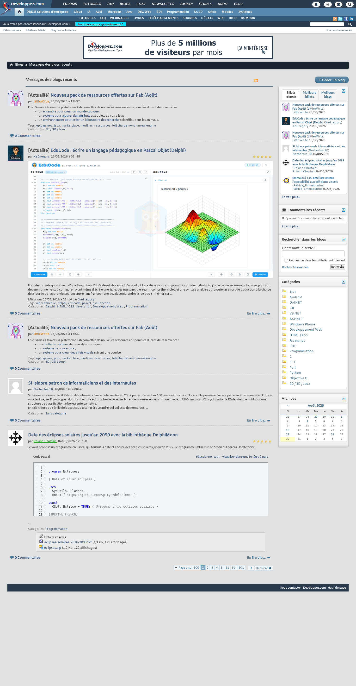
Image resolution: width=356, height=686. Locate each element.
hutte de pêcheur (56, 344)
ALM (99, 12)
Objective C (298, 378)
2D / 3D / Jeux (55, 129)
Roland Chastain (304, 168)
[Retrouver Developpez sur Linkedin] (351, 19)
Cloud (78, 12)
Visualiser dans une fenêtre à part (245, 456)
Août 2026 (316, 406)
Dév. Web (144, 12)
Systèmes (245, 12)
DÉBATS (207, 18)
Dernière (262, 568)
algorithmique (46, 303)
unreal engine (146, 126)
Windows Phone (302, 325)
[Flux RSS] (335, 19)
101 (241, 567)
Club (238, 4)
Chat (141, 4)
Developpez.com (314, 587)
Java (129, 12)
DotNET (296, 303)
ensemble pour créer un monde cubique (71, 111)
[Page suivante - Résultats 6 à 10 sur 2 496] (251, 568)
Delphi (50, 307)
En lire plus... (256, 314)
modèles (87, 126)
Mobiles (227, 12)
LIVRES (138, 18)
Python (295, 373)
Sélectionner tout (207, 456)
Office (212, 12)
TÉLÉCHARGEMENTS (163, 18)
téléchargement (123, 126)
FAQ (110, 4)
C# (292, 308)
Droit (222, 4)
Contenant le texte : (298, 248)
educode (74, 303)
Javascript (83, 307)
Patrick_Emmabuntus (308, 185)
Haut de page (337, 587)
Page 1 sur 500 (189, 567)
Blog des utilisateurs (63, 30)
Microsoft (114, 12)
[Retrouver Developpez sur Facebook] (346, 19)
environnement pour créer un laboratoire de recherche (81, 120)
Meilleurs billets (35, 30)
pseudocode (101, 303)
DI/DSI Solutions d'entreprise (48, 12)
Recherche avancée (339, 30)
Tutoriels (91, 4)
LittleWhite (315, 109)
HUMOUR (248, 18)
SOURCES (190, 18)
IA (88, 12)
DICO (233, 18)
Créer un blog (332, 80)
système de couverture (58, 348)
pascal (86, 303)
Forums (69, 4)
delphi (62, 303)
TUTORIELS (87, 18)
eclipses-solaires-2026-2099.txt (68, 542)
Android (296, 297)
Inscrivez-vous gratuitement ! (100, 24)
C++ (293, 362)
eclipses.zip (52, 548)
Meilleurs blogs (328, 95)
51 (234, 567)
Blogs (125, 4)
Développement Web (108, 307)
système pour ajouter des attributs (66, 115)
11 (227, 567)
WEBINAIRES (119, 18)
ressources (102, 126)
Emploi (186, 4)
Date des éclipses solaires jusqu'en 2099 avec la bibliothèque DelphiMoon (103, 435)
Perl (293, 368)
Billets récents (12, 30)
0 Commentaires (27, 136)
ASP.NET (296, 319)
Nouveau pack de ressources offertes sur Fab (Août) (104, 95)
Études (205, 4)
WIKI (221, 18)
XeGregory (86, 299)
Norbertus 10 (318, 150)
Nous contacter (290, 587)
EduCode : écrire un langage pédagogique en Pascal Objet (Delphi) (118, 150)
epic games (44, 126)
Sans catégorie (55, 414)
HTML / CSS (65, 307)
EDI (159, 12)
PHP (293, 346)
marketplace (70, 126)
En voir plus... (291, 197)
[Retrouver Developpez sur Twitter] (340, 19)
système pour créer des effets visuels (68, 352)
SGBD (198, 12)
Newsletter (162, 4)
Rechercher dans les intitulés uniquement (316, 260)
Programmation (178, 12)
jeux (57, 126)
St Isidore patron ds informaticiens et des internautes (82, 383)
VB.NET (295, 314)
